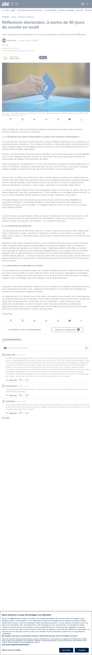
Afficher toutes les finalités (11, 650)
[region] (46, 633)
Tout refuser (66, 650)
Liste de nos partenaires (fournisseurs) (15, 644)
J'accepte (81, 650)
